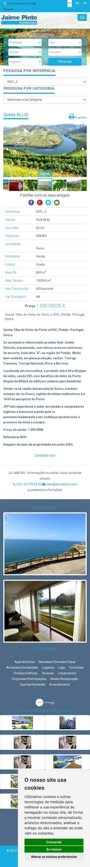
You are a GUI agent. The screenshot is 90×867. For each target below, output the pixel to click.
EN (77, 3)
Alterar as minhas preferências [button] (54, 856)
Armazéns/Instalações (22, 667)
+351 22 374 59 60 (28, 484)
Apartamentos (25, 662)
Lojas (61, 667)
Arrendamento (59, 684)
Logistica (48, 667)
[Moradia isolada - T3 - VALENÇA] (67, 761)
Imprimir (80, 117)
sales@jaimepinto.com (61, 484)
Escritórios (76, 667)
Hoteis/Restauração (64, 679)
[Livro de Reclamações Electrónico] (45, 702)
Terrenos (47, 673)
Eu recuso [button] (54, 849)
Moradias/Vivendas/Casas (57, 662)
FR (85, 3)
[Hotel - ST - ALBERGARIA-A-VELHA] (67, 722)
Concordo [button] (54, 842)
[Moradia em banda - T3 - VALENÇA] (22, 722)
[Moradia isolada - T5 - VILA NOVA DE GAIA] (22, 742)
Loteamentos (67, 673)
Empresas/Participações (29, 679)
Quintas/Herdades (32, 684)
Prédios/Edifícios (25, 673)
